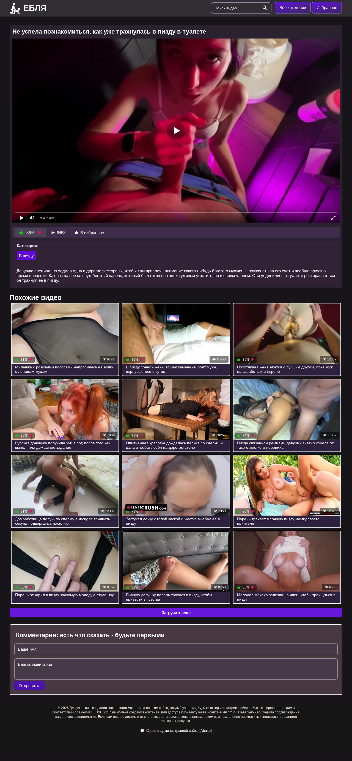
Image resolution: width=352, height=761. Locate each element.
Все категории (292, 7)
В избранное (92, 232)
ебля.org (226, 712)
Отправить (29, 685)
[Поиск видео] (264, 8)
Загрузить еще (176, 612)
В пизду (26, 255)
